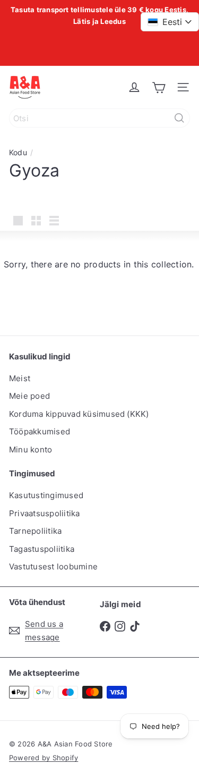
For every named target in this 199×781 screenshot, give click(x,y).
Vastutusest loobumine (53, 566)
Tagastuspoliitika (41, 549)
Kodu (18, 152)
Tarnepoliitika (35, 531)
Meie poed (29, 396)
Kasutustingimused (46, 495)
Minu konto (30, 449)
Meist (19, 378)
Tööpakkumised (39, 431)
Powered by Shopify (43, 757)
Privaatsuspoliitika (44, 513)
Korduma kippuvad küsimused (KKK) (79, 414)
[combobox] (99, 118)
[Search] (179, 118)
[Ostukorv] (158, 87)
